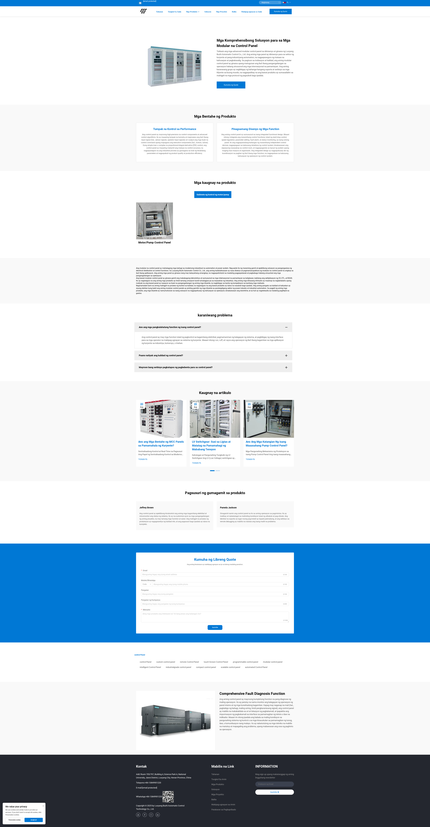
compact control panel (206, 667)
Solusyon (207, 12)
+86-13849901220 (153, 782)
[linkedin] (158, 815)
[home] (143, 11)
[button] (212, 470)
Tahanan (159, 12)
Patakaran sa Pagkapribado (223, 809)
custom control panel (165, 662)
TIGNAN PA (142, 459)
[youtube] (138, 815)
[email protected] (149, 1)
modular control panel (272, 662)
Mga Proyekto (221, 12)
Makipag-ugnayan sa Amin (251, 12)
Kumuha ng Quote (280, 11)
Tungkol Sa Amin (174, 12)
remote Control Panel (189, 662)
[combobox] (146, 584)
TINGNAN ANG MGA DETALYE (154, 221)
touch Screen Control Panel (216, 662)
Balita (234, 12)
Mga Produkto (191, 12)
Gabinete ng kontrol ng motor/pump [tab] (213, 194)
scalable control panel (230, 667)
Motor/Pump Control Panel (154, 242)
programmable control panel (245, 662)
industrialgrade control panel (178, 667)
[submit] (279, 2)
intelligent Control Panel (150, 667)
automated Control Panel (256, 667)
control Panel (145, 662)
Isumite (215, 627)
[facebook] (145, 815)
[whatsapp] (151, 815)
